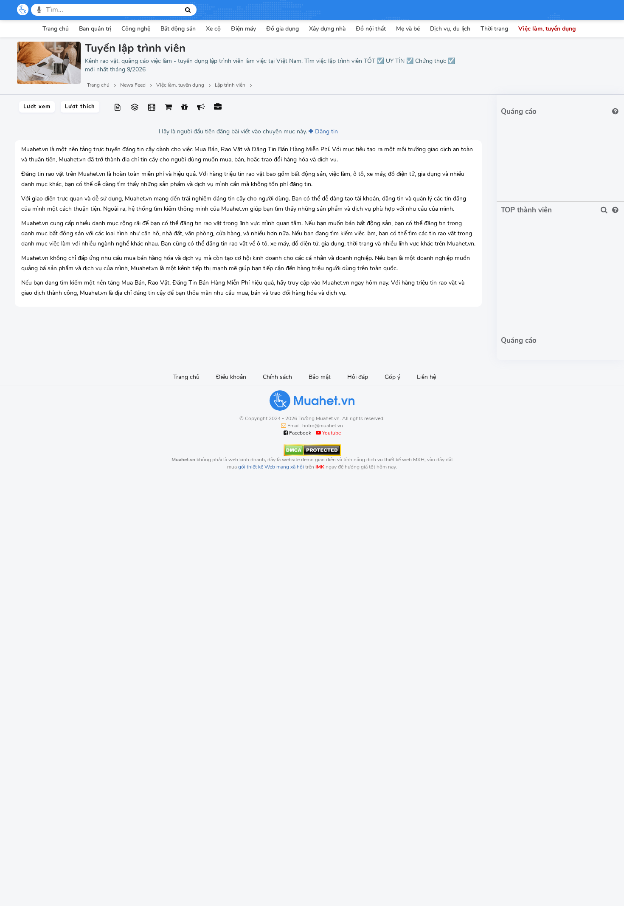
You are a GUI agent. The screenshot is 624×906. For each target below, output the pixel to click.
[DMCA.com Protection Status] (312, 449)
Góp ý (392, 377)
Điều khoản (231, 377)
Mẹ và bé (408, 29)
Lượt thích (80, 106)
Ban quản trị (95, 29)
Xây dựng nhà (327, 29)
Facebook (299, 432)
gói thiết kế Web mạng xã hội (271, 466)
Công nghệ (135, 29)
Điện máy (243, 29)
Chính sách (277, 377)
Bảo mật (320, 377)
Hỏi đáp (357, 377)
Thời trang (494, 29)
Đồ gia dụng (282, 29)
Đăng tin (325, 131)
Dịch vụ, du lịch (450, 29)
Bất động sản (178, 29)
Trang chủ (55, 29)
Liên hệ (426, 377)
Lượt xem (37, 106)
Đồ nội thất (371, 29)
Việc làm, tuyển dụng (547, 29)
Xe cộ (213, 29)
